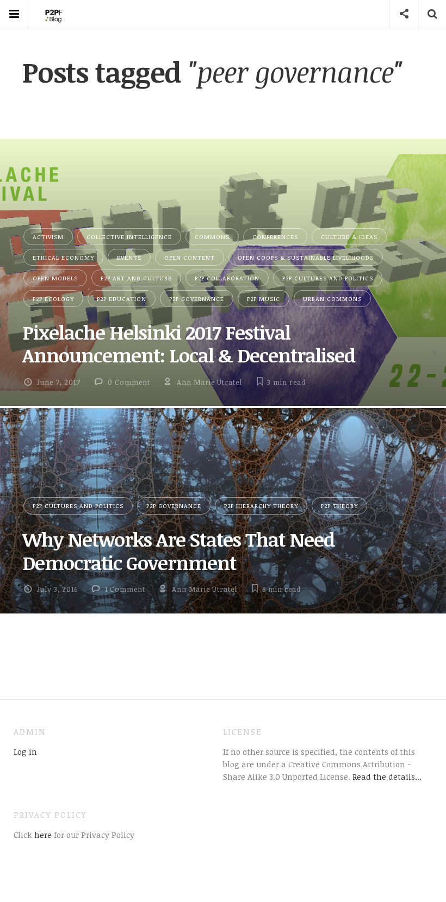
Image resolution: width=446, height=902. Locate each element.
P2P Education (121, 299)
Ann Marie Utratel (209, 382)
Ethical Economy (63, 257)
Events (129, 257)
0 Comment (129, 382)
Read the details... (387, 776)
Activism (48, 237)
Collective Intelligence (129, 237)
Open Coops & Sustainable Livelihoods (306, 257)
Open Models (55, 278)
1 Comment (125, 589)
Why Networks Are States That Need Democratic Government (178, 550)
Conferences (275, 237)
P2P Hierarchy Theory (261, 506)
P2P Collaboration (227, 278)
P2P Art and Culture (136, 278)
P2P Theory (339, 506)
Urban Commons (332, 299)
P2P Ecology (53, 299)
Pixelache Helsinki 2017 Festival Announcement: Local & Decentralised (188, 343)
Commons (212, 237)
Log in (25, 751)
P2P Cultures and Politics (327, 278)
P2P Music (263, 299)
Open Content (189, 257)
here (42, 834)
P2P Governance (196, 299)
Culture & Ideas (349, 237)
